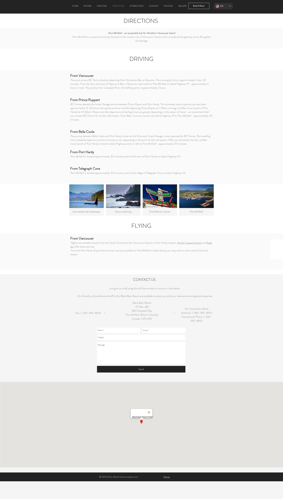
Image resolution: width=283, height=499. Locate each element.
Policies (167, 476)
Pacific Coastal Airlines (189, 243)
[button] (86, 200)
